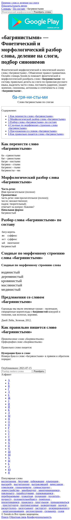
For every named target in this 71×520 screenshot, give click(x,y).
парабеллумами (25, 493)
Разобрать (39, 371)
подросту (6, 499)
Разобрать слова (42, 12)
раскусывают (25, 508)
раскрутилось (9, 508)
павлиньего (7, 493)
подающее (40, 496)
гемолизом (7, 487)
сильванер (50, 511)
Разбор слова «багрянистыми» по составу (32, 122)
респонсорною (34, 511)
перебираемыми (10, 496)
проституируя (10, 505)
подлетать (54, 496)
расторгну (41, 508)
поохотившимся (10, 502)
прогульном (42, 502)
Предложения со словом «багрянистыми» (32, 131)
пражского (27, 502)
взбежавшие (37, 481)
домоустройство (10, 490)
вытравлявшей (40, 484)
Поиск (5, 517)
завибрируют (28, 490)
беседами (23, 481)
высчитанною (22, 484)
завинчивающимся (48, 490)
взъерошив (52, 481)
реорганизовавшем (13, 511)
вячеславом (56, 484)
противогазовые (29, 505)
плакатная (27, 496)
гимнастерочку (41, 487)
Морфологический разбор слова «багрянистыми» (37, 119)
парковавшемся (44, 493)
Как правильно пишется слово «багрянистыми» (36, 134)
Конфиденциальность (39, 517)
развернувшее (48, 505)
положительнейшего (25, 499)
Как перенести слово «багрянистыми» (30, 116)
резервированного (59, 508)
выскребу (6, 484)
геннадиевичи (23, 487)
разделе (62, 505)
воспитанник (8, 481)
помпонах (44, 499)
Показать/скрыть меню (14, 5)
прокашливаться (60, 502)
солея (61, 511)
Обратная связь (17, 517)
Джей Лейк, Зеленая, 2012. (16, 320)
